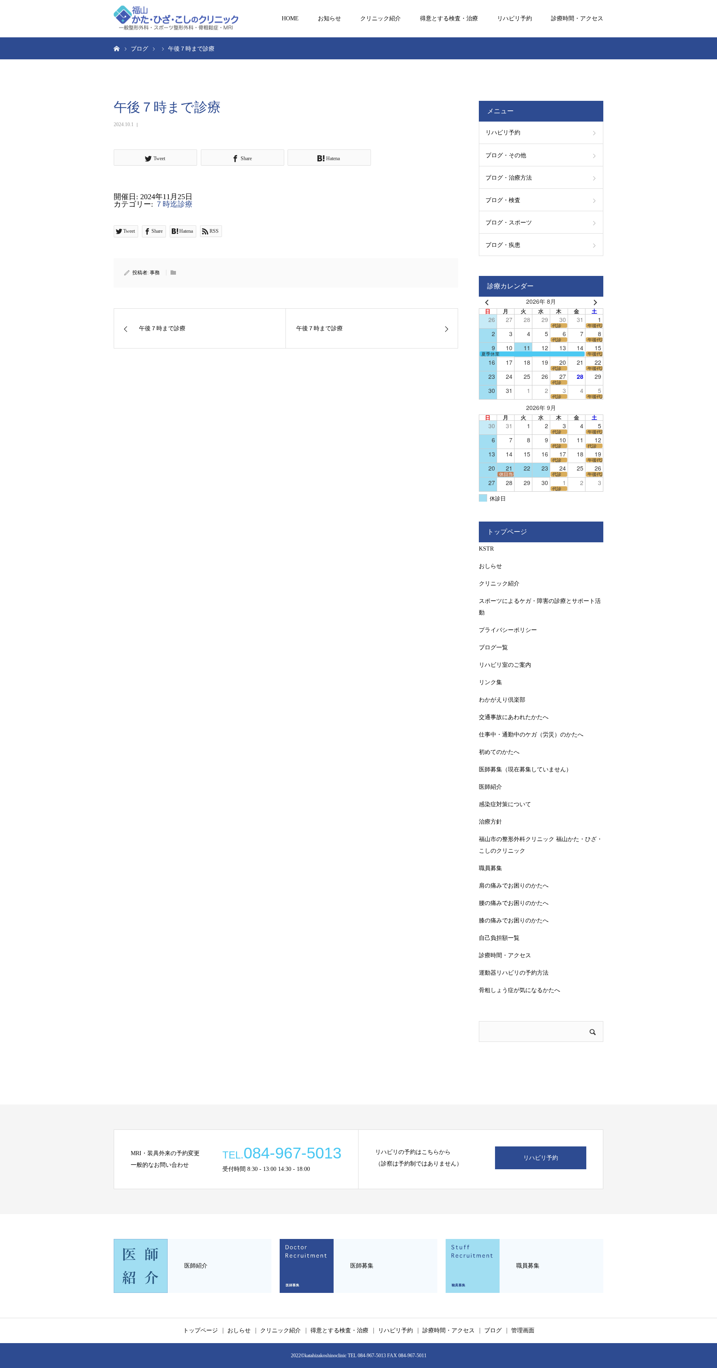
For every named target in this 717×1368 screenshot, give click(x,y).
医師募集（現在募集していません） (525, 769)
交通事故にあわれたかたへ (514, 717)
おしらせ (490, 566)
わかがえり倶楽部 (502, 700)
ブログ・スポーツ (508, 222)
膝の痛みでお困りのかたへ (514, 920)
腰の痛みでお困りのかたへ (514, 903)
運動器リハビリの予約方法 (514, 973)
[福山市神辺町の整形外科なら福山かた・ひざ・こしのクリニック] (176, 19)
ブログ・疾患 (502, 245)
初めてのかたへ (499, 752)
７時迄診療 (174, 204)
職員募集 (490, 868)
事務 (155, 273)
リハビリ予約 (514, 18)
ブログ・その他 (505, 155)
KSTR (486, 549)
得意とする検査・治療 (449, 18)
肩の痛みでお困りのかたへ (514, 886)
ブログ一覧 (493, 647)
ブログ (493, 1331)
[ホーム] (117, 48)
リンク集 (490, 682)
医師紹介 (490, 787)
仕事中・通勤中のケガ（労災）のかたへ (531, 735)
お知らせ (329, 18)
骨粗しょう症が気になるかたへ (519, 990)
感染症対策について (505, 804)
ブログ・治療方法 (508, 178)
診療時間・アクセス (577, 18)
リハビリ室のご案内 (505, 665)
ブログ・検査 (502, 200)
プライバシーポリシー (508, 630)
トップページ (200, 1331)
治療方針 (490, 822)
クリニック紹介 (380, 18)
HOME (290, 18)
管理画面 (522, 1331)
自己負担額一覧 (499, 938)
